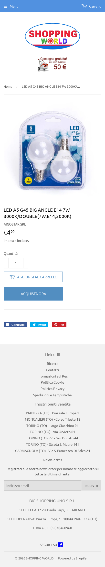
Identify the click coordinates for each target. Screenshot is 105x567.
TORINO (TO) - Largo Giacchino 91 (52, 425)
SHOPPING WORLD (39, 558)
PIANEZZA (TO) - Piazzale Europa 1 (52, 413)
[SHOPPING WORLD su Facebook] (60, 545)
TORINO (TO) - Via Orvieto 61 (52, 431)
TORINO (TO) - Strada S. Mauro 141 (52, 444)
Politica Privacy (52, 388)
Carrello (94, 6)
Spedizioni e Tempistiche (52, 395)
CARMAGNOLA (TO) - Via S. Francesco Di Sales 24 (52, 450)
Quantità (11, 253)
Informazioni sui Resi (53, 376)
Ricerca (52, 363)
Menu (14, 6)
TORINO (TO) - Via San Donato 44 (52, 438)
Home (8, 86)
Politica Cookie (52, 382)
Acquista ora (33, 293)
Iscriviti (91, 485)
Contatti (52, 370)
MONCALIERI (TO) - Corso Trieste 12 (52, 419)
